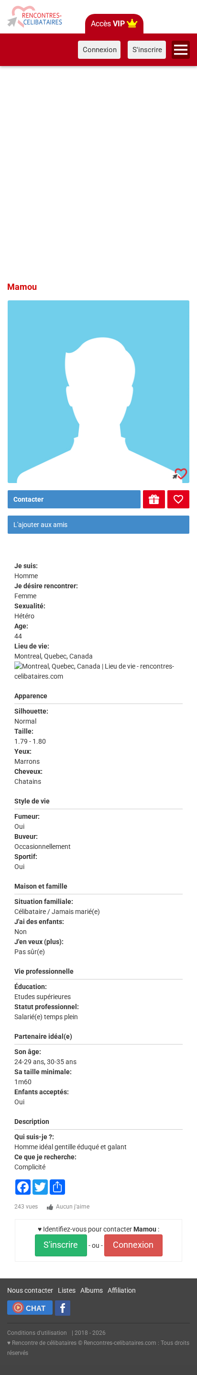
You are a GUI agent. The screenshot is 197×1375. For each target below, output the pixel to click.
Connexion (133, 1245)
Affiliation (122, 1290)
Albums (91, 1290)
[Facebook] (62, 1308)
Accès (108, 23)
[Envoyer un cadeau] (154, 499)
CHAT (35, 1308)
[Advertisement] (98, 172)
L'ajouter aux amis (40, 524)
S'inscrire (61, 1245)
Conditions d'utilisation (37, 1333)
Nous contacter (30, 1290)
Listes (67, 1290)
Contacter (28, 499)
